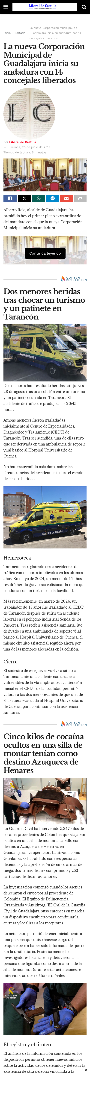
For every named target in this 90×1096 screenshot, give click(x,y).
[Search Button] (84, 6)
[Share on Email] (66, 198)
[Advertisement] (45, 1084)
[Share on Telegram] (52, 198)
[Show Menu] (5, 7)
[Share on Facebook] (10, 198)
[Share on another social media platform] (80, 198)
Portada (20, 33)
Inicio (7, 33)
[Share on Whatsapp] (38, 198)
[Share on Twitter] (24, 198)
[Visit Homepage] (44, 7)
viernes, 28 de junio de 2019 (30, 147)
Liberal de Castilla (22, 142)
